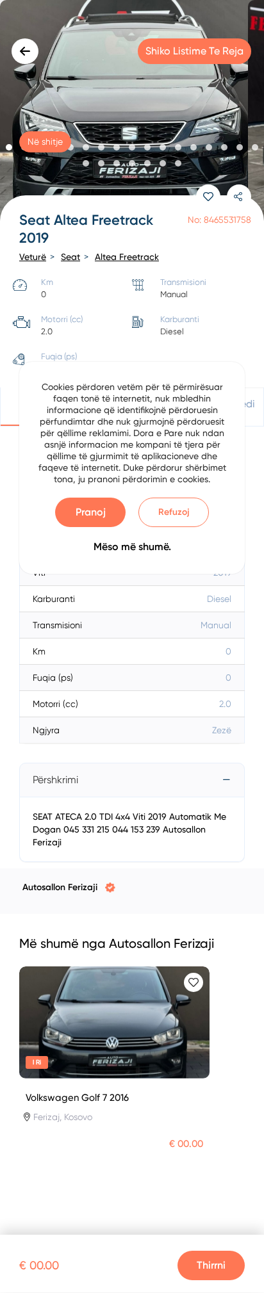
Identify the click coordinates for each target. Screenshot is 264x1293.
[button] (9, 147)
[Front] (132, 112)
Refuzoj (174, 512)
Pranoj (91, 512)
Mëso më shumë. (132, 547)
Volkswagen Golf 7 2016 (77, 1097)
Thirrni (211, 1265)
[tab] (132, 780)
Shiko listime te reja (194, 51)
